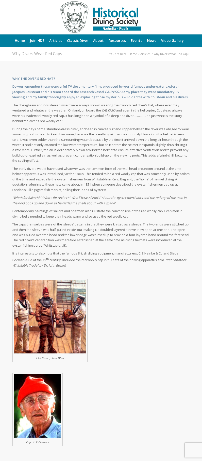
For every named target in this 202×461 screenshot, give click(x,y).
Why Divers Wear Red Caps (37, 53)
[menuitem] (19, 40)
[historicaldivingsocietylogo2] (101, 17)
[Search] (187, 53)
